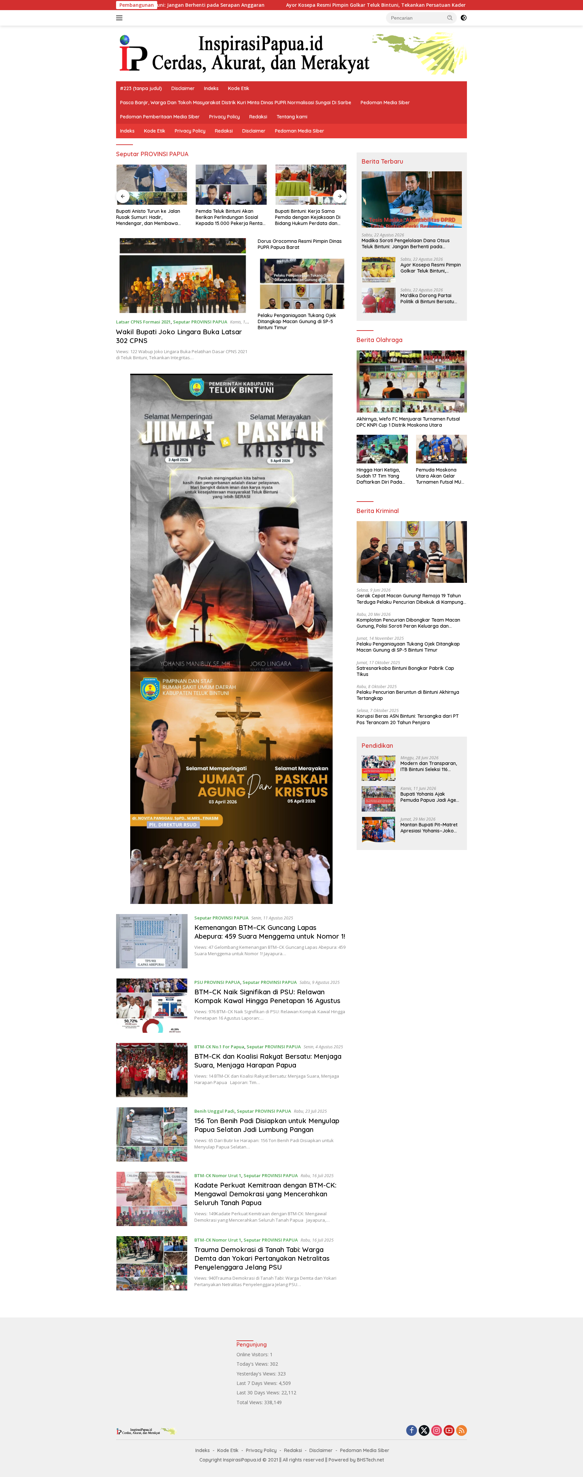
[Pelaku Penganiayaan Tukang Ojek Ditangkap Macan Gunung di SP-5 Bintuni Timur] (302, 284)
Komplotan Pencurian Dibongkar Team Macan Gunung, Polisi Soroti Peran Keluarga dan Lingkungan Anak (408, 623)
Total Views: (250, 1402)
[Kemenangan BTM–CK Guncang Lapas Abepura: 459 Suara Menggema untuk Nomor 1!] (152, 941)
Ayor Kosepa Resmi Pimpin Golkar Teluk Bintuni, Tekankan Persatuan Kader (291, 5)
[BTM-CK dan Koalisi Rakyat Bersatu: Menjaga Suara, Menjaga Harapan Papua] (152, 1070)
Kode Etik (238, 88)
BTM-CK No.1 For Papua (219, 1047)
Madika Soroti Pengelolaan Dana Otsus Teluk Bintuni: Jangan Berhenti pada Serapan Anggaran (406, 243)
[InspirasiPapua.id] (291, 53)
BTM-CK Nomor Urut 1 (217, 1175)
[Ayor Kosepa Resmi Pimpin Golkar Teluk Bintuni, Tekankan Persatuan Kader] (378, 269)
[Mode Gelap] (463, 18)
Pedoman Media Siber (385, 103)
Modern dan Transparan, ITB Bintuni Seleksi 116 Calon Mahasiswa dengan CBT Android (429, 766)
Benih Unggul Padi (214, 1111)
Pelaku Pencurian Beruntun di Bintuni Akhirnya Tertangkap (408, 695)
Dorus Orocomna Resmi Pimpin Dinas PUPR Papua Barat (300, 244)
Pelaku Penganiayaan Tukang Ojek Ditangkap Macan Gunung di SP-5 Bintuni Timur (297, 321)
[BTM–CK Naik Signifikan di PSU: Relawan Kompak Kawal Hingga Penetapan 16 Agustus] (152, 1005)
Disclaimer (183, 88)
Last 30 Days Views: (259, 1392)
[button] (450, 17)
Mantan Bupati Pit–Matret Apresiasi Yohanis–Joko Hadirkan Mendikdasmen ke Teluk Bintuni (428, 828)
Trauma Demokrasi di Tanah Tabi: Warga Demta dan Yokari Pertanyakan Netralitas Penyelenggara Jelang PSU (262, 1258)
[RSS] (461, 1431)
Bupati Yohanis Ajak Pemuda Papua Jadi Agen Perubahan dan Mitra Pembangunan (429, 797)
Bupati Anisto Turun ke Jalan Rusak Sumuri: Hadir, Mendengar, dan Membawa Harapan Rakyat (148, 217)
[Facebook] (411, 1431)
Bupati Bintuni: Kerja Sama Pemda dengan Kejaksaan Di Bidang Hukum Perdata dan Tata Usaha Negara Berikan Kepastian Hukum (307, 217)
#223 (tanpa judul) (141, 88)
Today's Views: (253, 1364)
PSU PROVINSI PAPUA (217, 982)
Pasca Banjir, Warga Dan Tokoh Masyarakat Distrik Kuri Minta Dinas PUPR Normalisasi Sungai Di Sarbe (235, 103)
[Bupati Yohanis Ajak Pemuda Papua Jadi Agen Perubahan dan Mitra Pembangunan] (378, 799)
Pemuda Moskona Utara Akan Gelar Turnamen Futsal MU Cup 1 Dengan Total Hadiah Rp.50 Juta (438, 476)
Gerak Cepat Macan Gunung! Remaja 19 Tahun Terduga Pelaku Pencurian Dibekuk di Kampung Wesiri (410, 599)
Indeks (211, 88)
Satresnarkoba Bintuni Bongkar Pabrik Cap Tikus (405, 671)
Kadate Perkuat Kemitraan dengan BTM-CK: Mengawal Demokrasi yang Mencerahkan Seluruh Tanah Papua (265, 1194)
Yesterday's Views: (257, 1373)
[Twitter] (424, 1431)
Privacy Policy (224, 117)
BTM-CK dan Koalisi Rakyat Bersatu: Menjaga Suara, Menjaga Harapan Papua (267, 1060)
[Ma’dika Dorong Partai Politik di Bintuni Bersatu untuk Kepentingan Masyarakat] (378, 300)
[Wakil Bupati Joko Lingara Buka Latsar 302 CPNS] (182, 275)
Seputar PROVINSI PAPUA (200, 322)
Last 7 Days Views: (258, 1383)
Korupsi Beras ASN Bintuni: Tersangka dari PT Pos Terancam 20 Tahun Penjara (408, 719)
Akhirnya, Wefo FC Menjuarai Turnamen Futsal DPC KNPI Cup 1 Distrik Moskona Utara (408, 422)
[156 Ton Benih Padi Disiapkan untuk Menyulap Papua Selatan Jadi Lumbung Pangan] (152, 1134)
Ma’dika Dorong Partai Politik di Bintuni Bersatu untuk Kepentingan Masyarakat (427, 298)
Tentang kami (292, 117)
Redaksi (258, 117)
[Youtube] (449, 1431)
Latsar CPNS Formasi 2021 (143, 322)
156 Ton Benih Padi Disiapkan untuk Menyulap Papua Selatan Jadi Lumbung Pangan (266, 1125)
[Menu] (120, 18)
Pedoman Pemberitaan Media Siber (160, 117)
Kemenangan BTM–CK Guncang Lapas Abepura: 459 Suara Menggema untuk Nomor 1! (269, 931)
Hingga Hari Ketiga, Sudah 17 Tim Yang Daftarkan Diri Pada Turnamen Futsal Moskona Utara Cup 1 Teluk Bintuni (381, 476)
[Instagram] (436, 1431)
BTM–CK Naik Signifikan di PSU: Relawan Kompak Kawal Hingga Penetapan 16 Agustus (267, 996)
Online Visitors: (253, 1354)
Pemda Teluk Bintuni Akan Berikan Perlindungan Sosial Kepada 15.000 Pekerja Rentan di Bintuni (230, 217)
